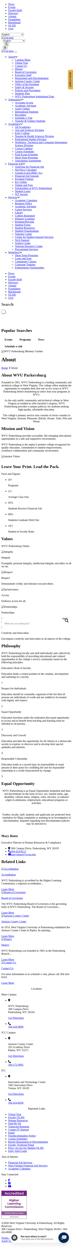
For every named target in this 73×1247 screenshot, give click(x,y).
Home (4, 367)
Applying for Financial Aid (29, 166)
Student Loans (22, 191)
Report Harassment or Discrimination (28, 1141)
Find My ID (14, 1123)
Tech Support (22, 240)
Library (19, 212)
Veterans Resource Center (29, 246)
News (11, 4)
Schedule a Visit (23, 117)
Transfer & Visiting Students (30, 121)
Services (12, 197)
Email (11, 1132)
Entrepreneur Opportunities (29, 267)
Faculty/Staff (15, 10)
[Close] (15, 51)
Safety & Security (24, 87)
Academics (14, 124)
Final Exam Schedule (26, 154)
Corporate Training (25, 264)
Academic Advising (25, 105)
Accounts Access (24, 102)
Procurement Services (26, 249)
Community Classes (25, 261)
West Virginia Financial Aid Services (28, 1165)
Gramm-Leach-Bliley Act (28, 172)
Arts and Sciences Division (29, 130)
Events (11, 7)
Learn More (7, 889)
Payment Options (24, 179)
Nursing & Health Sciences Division (34, 136)
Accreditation (8, 874)
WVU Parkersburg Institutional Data (34, 96)
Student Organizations (27, 231)
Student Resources (25, 227)
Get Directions (16, 1017)
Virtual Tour (21, 62)
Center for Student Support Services (34, 237)
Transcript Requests (18, 1126)
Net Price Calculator (26, 169)
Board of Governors (25, 72)
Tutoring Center (23, 234)
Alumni (12, 16)
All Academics (23, 127)
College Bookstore (25, 215)
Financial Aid (15, 163)
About (11, 56)
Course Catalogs (24, 148)
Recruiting (20, 114)
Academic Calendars (26, 200)
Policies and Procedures (27, 90)
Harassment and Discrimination (32, 78)
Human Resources (18, 1120)
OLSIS (12, 25)
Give (10, 28)
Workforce (14, 252)
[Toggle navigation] (5, 48)
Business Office (23, 203)
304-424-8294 (15, 1102)
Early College (22, 133)
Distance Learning (25, 218)
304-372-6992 (15, 1064)
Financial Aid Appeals (27, 176)
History (19, 69)
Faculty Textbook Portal (21, 1144)
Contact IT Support (18, 1129)
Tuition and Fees (24, 185)
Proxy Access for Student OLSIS (26, 1148)
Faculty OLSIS (16, 1117)
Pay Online (21, 182)
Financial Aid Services (20, 1162)
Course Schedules (24, 151)
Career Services (23, 209)
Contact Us (21, 66)
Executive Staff (23, 75)
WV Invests (21, 194)
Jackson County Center (27, 81)
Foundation (14, 19)
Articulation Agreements (28, 160)
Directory (13, 13)
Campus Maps (22, 59)
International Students (26, 111)
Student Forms (23, 224)
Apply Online (22, 108)
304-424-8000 (15, 1026)
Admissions (14, 99)
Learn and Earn (23, 258)
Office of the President (27, 84)
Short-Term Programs (26, 157)
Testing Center (23, 243)
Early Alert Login (17, 1151)
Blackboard (14, 22)
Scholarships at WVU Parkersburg (33, 188)
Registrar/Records (24, 221)
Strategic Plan (22, 93)
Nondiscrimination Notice (22, 1135)
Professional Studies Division (30, 139)
